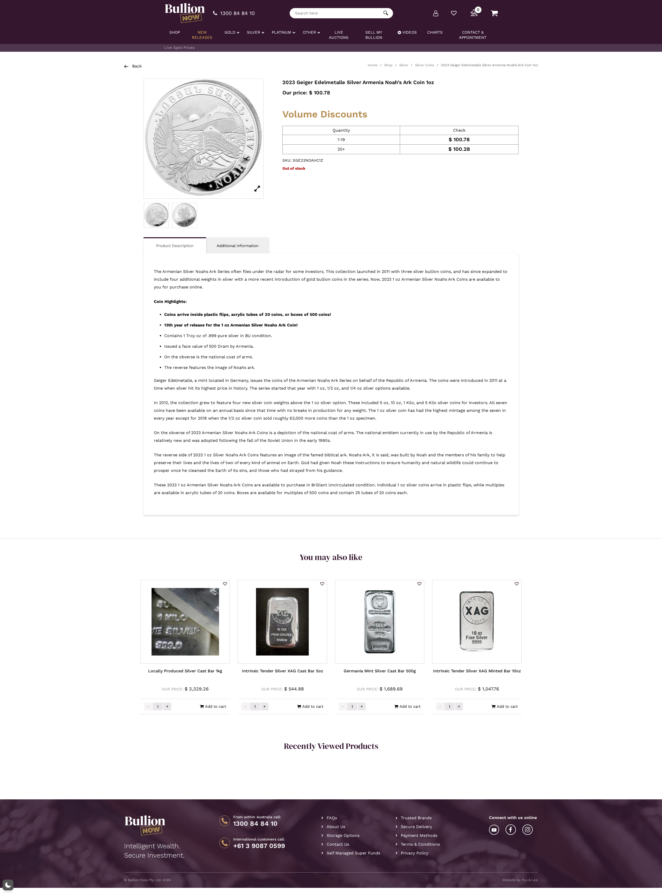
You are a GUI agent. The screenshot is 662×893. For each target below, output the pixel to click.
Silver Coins (424, 65)
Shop (388, 65)
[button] (225, 584)
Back (136, 66)
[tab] (175, 245)
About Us (336, 826)
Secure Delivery (416, 826)
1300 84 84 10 (255, 824)
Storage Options (343, 835)
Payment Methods (419, 835)
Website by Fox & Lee (520, 880)
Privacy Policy (414, 853)
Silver (403, 65)
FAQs (332, 817)
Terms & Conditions (420, 844)
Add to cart (215, 706)
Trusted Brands (416, 817)
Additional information (237, 245)
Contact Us (338, 844)
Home (373, 65)
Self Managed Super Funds (353, 853)
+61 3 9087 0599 (259, 846)
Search (386, 13)
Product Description (174, 245)
